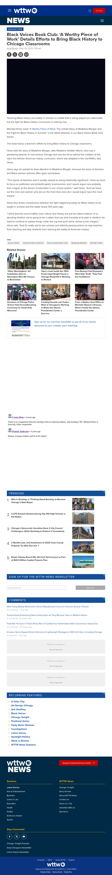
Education (15, 29)
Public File (68, 872)
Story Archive (65, 791)
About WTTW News (68, 795)
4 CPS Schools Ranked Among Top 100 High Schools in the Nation (38, 515)
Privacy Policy (45, 872)
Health (10, 807)
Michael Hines (96, 243)
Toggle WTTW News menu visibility (103, 20)
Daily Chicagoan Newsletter (19, 847)
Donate (99, 10)
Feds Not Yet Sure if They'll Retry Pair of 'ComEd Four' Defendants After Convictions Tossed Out (52, 623)
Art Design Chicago (22, 705)
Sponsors (63, 811)
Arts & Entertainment (16, 791)
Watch (50, 860)
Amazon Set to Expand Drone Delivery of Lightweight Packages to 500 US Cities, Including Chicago (54, 631)
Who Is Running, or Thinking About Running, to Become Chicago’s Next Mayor (38, 501)
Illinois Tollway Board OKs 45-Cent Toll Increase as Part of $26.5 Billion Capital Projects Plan (38, 559)
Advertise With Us (67, 807)
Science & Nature (14, 815)
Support (72, 860)
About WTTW (60, 860)
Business (11, 795)
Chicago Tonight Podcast (18, 843)
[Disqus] (56, 376)
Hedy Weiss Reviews (22, 725)
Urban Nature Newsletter (18, 852)
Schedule (41, 860)
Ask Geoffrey (18, 709)
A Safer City (17, 701)
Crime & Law (12, 799)
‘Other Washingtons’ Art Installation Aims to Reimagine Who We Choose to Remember (21, 275)
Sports (10, 819)
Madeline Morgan (79, 243)
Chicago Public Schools (33, 243)
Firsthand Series (20, 721)
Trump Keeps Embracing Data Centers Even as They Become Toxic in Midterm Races (47, 615)
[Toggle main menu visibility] (9, 10)
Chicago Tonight (20, 717)
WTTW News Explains (23, 744)
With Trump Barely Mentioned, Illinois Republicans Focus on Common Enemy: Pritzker (48, 606)
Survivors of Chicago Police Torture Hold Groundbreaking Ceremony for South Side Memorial (21, 306)
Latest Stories (13, 787)
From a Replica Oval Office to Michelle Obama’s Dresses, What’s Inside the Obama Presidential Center (89, 306)
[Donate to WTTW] (56, 864)
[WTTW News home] (18, 20)
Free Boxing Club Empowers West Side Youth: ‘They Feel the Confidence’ (89, 274)
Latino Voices (18, 733)
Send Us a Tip (65, 803)
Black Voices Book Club (57, 243)
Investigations (19, 729)
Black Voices (13, 243)
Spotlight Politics (20, 737)
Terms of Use (57, 872)
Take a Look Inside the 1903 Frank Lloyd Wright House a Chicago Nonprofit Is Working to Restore (55, 275)
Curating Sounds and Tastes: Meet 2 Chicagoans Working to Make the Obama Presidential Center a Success (55, 308)
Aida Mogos (12, 48)
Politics (10, 811)
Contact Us (64, 799)
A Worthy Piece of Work (42, 129)
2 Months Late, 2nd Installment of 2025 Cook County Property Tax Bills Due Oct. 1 (37, 544)
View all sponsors (56, 650)
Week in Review (20, 741)
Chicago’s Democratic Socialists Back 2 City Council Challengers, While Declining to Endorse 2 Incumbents (37, 530)
